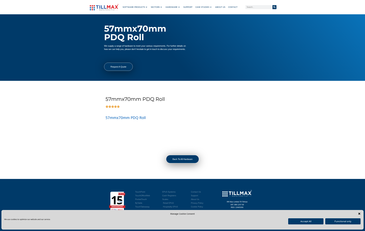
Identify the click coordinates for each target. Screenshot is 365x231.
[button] (359, 213)
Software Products (134, 7)
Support (187, 7)
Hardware (172, 7)
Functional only (342, 221)
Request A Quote (118, 67)
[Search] (274, 7)
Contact (233, 7)
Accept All (305, 221)
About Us (220, 7)
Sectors (155, 7)
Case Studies (202, 7)
